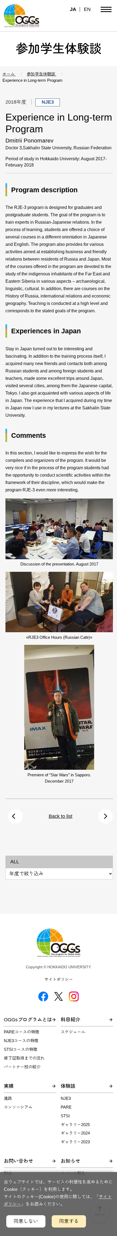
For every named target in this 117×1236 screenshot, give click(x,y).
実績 (9, 1086)
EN (87, 9)
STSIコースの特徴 (20, 1049)
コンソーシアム (18, 1107)
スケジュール (73, 1032)
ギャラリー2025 (75, 1124)
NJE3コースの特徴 (21, 1040)
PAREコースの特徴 (21, 1032)
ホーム (9, 74)
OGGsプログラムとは (28, 1019)
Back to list (60, 816)
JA (73, 9)
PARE (66, 1107)
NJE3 (66, 1098)
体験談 (68, 1086)
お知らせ (70, 1161)
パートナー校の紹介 (22, 1067)
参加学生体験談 (41, 74)
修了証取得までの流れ (24, 1058)
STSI (65, 1115)
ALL (14, 861)
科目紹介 (70, 1019)
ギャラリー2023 (75, 1141)
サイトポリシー (58, 979)
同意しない (26, 1221)
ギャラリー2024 (75, 1133)
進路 (8, 1098)
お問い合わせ (18, 1161)
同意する (69, 1221)
